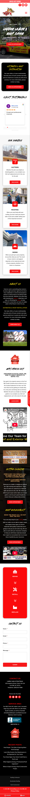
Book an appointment (15, 44)
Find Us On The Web (15, 693)
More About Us (15, 324)
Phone (5, 643)
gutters (16, 298)
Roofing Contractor (15, 777)
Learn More (15, 401)
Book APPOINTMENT (15, 502)
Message (6, 650)
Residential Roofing (15, 781)
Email (5, 636)
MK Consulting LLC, (17, 789)
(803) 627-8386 (15, 1)
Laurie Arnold (15, 105)
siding (19, 300)
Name (5, 628)
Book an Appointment (15, 86)
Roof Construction (15, 784)
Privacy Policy (15, 791)
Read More (15, 182)
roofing (21, 519)
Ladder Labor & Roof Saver (15, 29)
